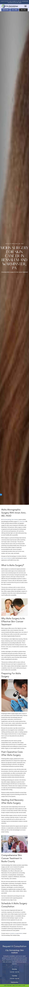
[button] (25, 6)
